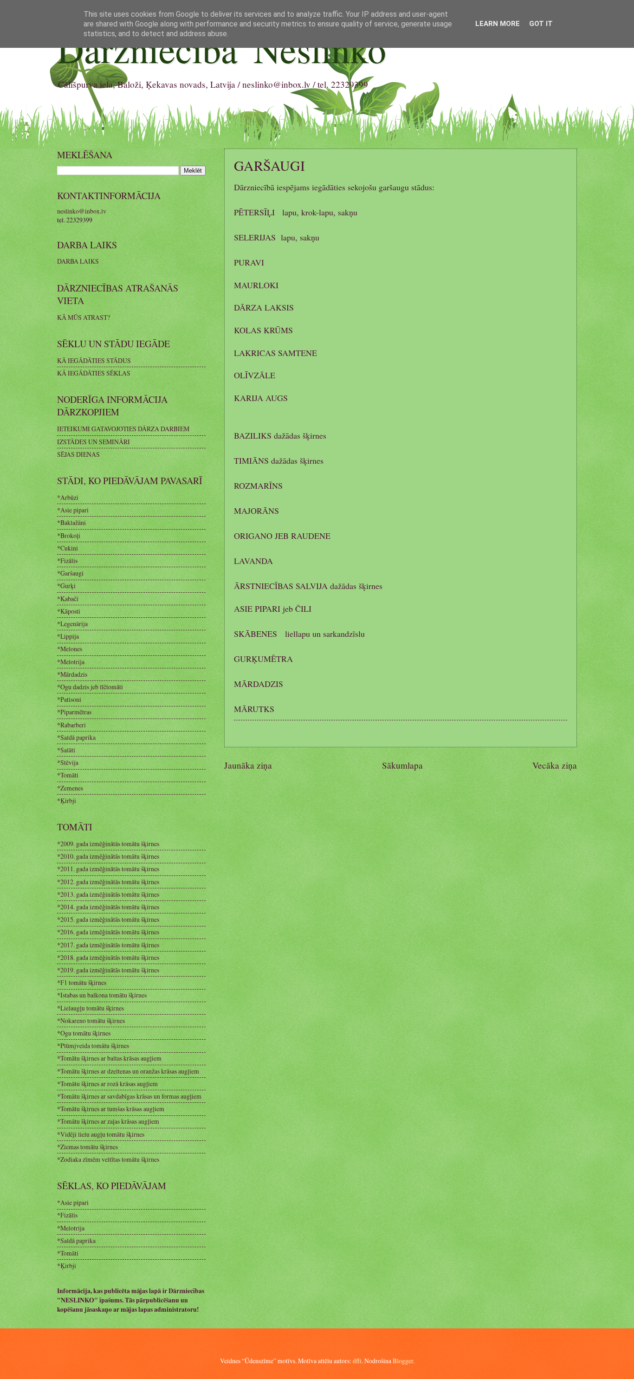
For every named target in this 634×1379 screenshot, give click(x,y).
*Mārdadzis (72, 674)
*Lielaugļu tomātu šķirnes (90, 1007)
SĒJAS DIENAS (78, 454)
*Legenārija (72, 623)
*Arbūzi (67, 497)
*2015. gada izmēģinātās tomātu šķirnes (108, 919)
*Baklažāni (71, 522)
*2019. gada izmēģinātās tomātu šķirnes (108, 969)
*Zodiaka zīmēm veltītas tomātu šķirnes (108, 1159)
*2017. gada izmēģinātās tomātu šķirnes (108, 944)
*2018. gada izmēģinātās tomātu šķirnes (108, 957)
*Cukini (67, 548)
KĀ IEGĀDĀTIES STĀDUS (94, 360)
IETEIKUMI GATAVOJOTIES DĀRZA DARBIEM (123, 428)
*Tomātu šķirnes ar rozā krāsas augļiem (107, 1083)
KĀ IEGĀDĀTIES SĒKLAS (93, 373)
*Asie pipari (73, 509)
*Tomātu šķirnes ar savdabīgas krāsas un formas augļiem (129, 1096)
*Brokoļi (68, 535)
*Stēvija (67, 762)
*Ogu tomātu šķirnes (83, 1033)
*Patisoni (69, 699)
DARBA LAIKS (78, 261)
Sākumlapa (402, 765)
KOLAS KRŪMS (263, 330)
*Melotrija (70, 661)
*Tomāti (67, 774)
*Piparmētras (74, 711)
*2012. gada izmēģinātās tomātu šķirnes (108, 881)
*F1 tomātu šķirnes (81, 982)
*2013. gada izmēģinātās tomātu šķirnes (108, 894)
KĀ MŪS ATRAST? (83, 317)
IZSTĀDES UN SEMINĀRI (93, 441)
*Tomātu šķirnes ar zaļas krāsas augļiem (108, 1121)
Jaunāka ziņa (248, 765)
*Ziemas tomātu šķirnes (87, 1146)
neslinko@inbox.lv (81, 211)
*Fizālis (67, 560)
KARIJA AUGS (261, 397)
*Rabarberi (71, 724)
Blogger (403, 1360)
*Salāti (66, 749)
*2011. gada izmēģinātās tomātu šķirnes (108, 868)
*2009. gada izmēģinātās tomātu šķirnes (108, 843)
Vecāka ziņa (554, 765)
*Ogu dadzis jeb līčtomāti (90, 686)
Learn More (497, 23)
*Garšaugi (70, 573)
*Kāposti (68, 611)
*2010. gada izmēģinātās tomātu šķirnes (108, 856)
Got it (541, 23)
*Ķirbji (66, 800)
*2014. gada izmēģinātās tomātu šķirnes (108, 906)
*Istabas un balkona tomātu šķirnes (102, 995)
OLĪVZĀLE (254, 375)
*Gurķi (66, 585)
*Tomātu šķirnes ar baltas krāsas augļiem (109, 1058)
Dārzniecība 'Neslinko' (225, 48)
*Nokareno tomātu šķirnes (91, 1020)
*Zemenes (70, 787)
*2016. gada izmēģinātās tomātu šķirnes (108, 931)
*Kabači (67, 598)
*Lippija (68, 636)
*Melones (69, 648)
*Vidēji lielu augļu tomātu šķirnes (100, 1134)
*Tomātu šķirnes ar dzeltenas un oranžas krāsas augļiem (128, 1071)
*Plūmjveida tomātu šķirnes (93, 1045)
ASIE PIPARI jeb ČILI (272, 608)
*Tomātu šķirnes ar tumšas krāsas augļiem (110, 1108)
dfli (357, 1360)
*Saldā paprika (76, 737)
